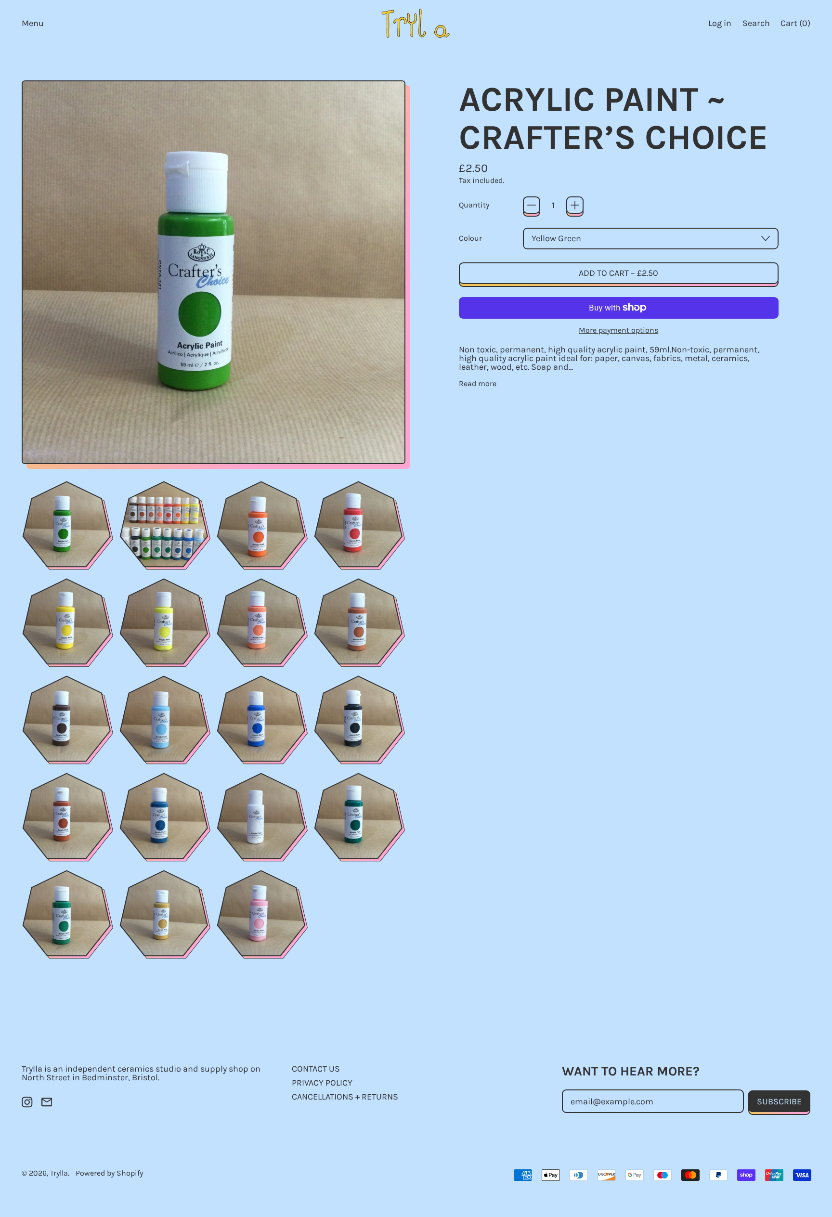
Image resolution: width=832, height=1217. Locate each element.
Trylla (59, 1173)
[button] (756, 23)
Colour (470, 238)
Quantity (474, 205)
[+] (575, 205)
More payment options (618, 330)
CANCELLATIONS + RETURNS (345, 1096)
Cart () (795, 25)
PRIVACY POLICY (322, 1082)
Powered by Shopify (109, 1173)
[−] (531, 205)
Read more (477, 384)
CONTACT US (316, 1068)
